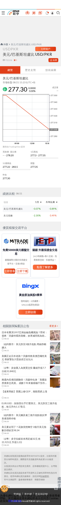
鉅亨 (13, 12)
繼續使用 (59, 483)
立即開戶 (45, 48)
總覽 (10, 69)
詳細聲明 (45, 476)
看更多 (53, 326)
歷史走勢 (30, 69)
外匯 (5, 44)
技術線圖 (50, 69)
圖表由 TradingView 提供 (14, 146)
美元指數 (8, 215)
